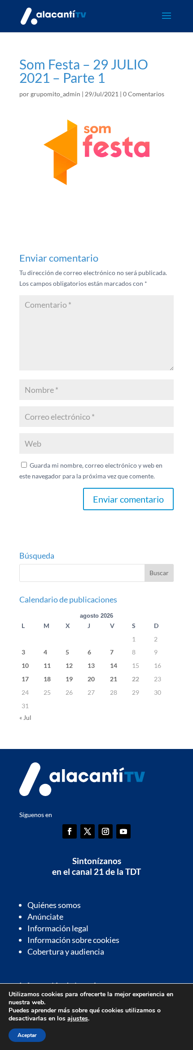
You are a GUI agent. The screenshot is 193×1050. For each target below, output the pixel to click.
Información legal (57, 928)
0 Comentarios (143, 94)
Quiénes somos (54, 905)
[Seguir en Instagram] (105, 831)
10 (25, 665)
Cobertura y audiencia (65, 951)
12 (69, 665)
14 (113, 665)
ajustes (77, 1019)
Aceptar (27, 1035)
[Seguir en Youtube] (123, 831)
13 (91, 665)
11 (47, 665)
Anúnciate (45, 916)
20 (91, 679)
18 (47, 679)
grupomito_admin (55, 94)
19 (69, 679)
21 (113, 679)
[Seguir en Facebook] (69, 831)
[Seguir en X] (87, 831)
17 (25, 679)
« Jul (25, 717)
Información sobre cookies (73, 940)
